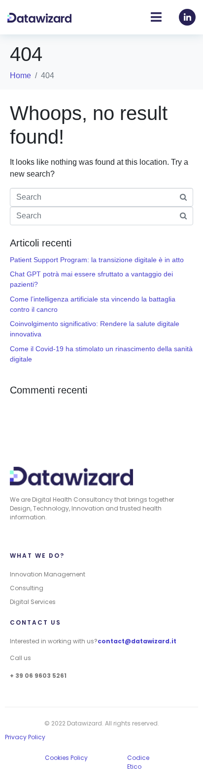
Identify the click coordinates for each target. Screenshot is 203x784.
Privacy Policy (25, 737)
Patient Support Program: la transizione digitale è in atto (97, 260)
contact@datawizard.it (137, 641)
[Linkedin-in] (187, 17)
